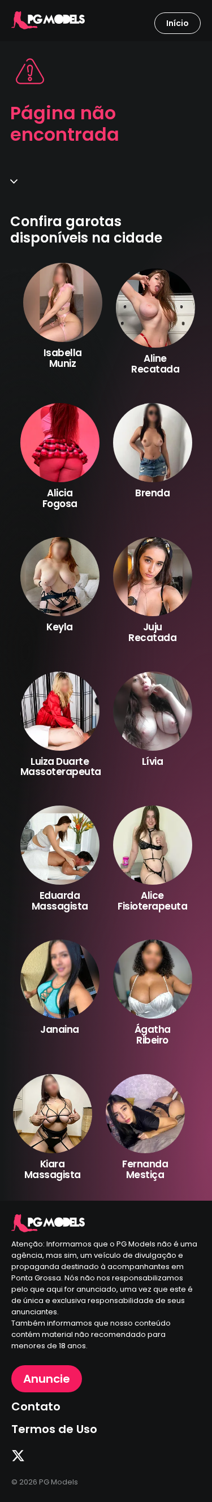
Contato (35, 1406)
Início (177, 23)
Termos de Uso (54, 1429)
